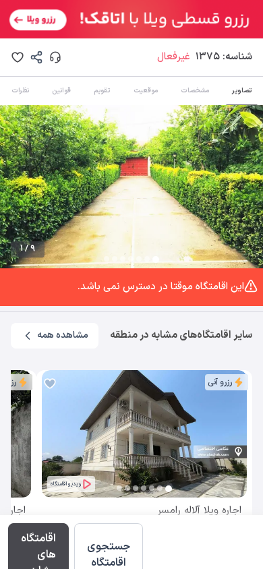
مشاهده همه (62, 335)
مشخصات (195, 91)
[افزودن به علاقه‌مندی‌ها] (17, 57)
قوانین (61, 91)
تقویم (102, 91)
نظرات (20, 91)
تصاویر (242, 91)
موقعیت (146, 91)
